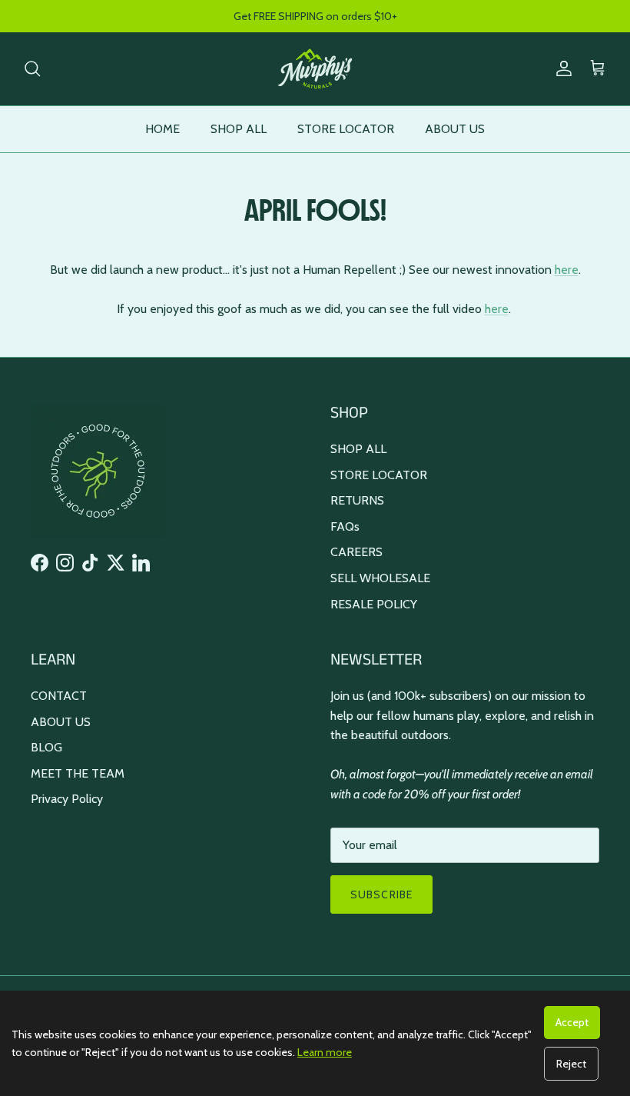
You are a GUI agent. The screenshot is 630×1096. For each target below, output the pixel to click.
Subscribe (381, 894)
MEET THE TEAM (77, 773)
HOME (162, 129)
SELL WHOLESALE (380, 578)
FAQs (345, 526)
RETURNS (357, 500)
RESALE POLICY (373, 604)
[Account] (561, 68)
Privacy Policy (67, 798)
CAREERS (356, 552)
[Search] (32, 68)
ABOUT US (455, 129)
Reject (571, 1064)
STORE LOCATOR (345, 129)
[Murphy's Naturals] (315, 69)
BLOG (46, 747)
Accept (572, 1022)
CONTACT (59, 695)
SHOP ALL (239, 129)
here (567, 269)
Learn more (324, 1052)
